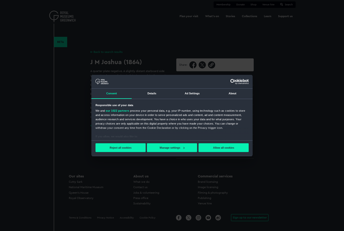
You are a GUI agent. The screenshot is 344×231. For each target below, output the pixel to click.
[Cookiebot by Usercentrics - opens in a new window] (233, 81)
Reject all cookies (121, 147)
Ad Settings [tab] (192, 93)
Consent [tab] (111, 93)
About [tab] (232, 93)
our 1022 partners (117, 110)
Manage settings (170, 147)
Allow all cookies (223, 147)
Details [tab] (151, 93)
